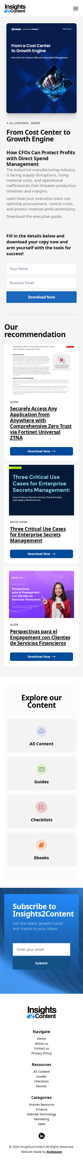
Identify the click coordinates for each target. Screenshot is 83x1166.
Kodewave (54, 1152)
